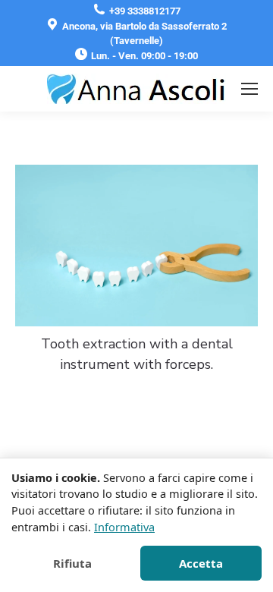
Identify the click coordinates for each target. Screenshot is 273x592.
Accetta (201, 563)
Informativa (124, 526)
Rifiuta (72, 563)
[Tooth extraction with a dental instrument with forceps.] (136, 245)
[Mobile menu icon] (249, 88)
